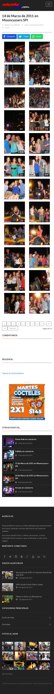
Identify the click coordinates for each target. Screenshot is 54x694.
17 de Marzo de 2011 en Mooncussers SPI (31, 464)
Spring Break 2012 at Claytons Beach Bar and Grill (34, 573)
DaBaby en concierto (24, 451)
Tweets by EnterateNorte (13, 373)
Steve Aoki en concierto (25, 439)
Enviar (38, 36)
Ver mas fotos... (8, 674)
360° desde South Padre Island (29, 584)
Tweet (25, 36)
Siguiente (12, 328)
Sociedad (26, 624)
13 (5, 328)
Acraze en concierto (24, 488)
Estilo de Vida (26, 617)
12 (49, 324)
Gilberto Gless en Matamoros (29, 596)
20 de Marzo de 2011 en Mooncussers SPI (31, 476)
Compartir (11, 36)
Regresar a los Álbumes (12, 25)
